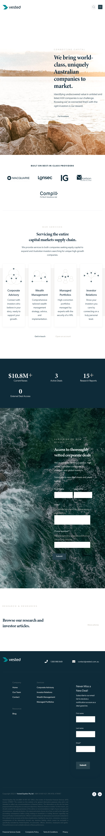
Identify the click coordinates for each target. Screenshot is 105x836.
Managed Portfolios (45, 702)
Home (15, 688)
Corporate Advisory (45, 688)
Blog (14, 714)
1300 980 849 (56, 662)
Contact (15, 697)
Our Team (16, 692)
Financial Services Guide (11, 832)
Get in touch (40, 337)
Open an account (63, 337)
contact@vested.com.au (88, 662)
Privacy (65, 832)
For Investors (63, 116)
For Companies (85, 116)
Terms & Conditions (50, 832)
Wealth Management (46, 697)
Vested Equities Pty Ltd (25, 794)
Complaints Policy (32, 832)
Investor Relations (44, 692)
